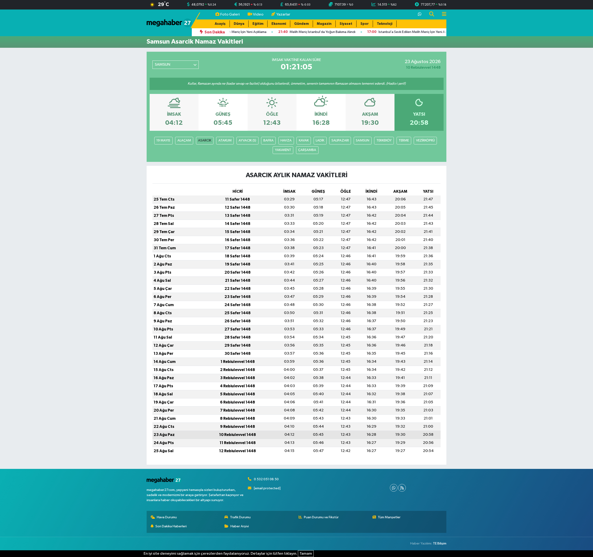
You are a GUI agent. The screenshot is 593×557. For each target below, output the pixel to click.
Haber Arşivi (239, 526)
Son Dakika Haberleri (171, 526)
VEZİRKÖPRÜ (425, 140)
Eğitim (257, 24)
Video (258, 14)
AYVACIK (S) (247, 140)
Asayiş (220, 24)
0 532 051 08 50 (266, 479)
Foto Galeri (230, 14)
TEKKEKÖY (384, 140)
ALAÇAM (184, 140)
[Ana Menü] (442, 14)
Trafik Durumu (240, 517)
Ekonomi (278, 24)
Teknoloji (384, 24)
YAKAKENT (283, 150)
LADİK (320, 140)
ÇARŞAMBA (307, 150)
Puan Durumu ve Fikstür (321, 517)
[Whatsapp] (393, 488)
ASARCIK (204, 140)
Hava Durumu (167, 517)
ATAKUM (225, 140)
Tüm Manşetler (389, 517)
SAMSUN (362, 140)
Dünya (239, 24)
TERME (404, 140)
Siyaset (346, 24)
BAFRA (268, 140)
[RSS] (402, 488)
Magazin (324, 24)
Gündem (301, 24)
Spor (364, 24)
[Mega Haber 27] (169, 23)
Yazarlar (283, 14)
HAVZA (286, 140)
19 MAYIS (163, 140)
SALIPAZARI (340, 140)
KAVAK (304, 140)
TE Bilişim (439, 543)
